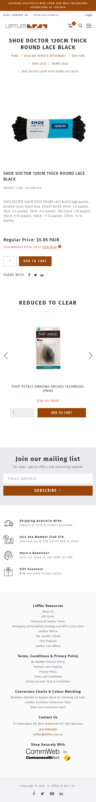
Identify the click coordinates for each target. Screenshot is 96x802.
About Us (48, 611)
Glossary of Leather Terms (48, 621)
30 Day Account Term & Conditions (48, 681)
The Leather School (48, 636)
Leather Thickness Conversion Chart (48, 702)
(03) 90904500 (48, 729)
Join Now (49, 247)
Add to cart (35, 261)
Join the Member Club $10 (42, 537)
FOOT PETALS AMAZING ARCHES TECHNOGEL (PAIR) (48, 389)
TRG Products (48, 641)
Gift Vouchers (31, 569)
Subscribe (46, 491)
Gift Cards (48, 616)
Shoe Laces (39, 63)
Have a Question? (35, 553)
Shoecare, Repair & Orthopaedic (45, 56)
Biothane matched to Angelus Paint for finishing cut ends (48, 697)
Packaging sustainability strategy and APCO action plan (48, 626)
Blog (6, 15)
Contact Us (20, 15)
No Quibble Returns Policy (48, 662)
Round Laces (60, 63)
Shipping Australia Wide (41, 521)
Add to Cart (61, 413)
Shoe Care (78, 56)
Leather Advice (48, 631)
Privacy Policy (48, 671)
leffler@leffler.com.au (48, 734)
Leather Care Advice (48, 646)
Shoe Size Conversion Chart (48, 707)
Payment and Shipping (48, 666)
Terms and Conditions (48, 676)
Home (14, 56)
